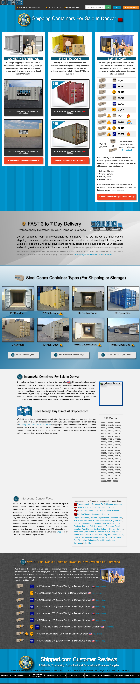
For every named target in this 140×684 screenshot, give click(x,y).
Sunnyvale (78, 543)
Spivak (117, 526)
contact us (108, 254)
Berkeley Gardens (116, 529)
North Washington (81, 531)
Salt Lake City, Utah (107, 171)
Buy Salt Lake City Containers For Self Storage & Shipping (99, 504)
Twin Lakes (82, 540)
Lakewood (97, 537)
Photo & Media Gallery (73, 7)
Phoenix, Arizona (106, 179)
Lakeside (104, 529)
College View (79, 537)
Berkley (112, 531)
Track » (107, 7)
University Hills (105, 534)
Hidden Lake (107, 537)
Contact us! (127, 150)
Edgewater (110, 526)
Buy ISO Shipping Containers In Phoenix (93, 514)
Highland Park (116, 520)
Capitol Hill (78, 517)
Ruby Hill (105, 523)
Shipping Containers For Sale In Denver (35, 424)
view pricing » (100, 586)
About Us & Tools (53, 7)
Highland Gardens (93, 529)
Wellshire (92, 531)
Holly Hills (87, 543)
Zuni (106, 531)
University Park (87, 526)
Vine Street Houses (91, 520)
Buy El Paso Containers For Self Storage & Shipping (98, 510)
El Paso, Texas (105, 176)
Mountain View (79, 529)
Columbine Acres (95, 540)
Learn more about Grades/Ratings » (72, 354)
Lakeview (89, 537)
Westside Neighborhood (99, 517)
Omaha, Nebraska (106, 174)
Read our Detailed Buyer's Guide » (118, 354)
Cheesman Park (116, 517)
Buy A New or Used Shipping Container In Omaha (97, 507)
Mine (112, 523)
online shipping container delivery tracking (88, 254)
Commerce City (118, 534)
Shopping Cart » (131, 7)
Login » (117, 7)
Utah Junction (99, 526)
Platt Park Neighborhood (83, 523)
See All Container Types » (25, 354)
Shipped (60, 532)
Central (86, 517)
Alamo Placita (105, 520)
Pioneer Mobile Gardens (89, 534)
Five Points (78, 520)
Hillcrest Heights (108, 540)
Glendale (97, 523)
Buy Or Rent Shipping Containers (29, 7)
